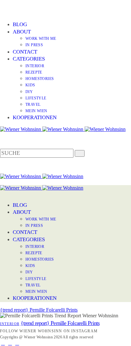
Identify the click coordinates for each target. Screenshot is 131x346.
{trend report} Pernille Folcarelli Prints (39, 310)
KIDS (30, 85)
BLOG (20, 24)
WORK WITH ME (40, 38)
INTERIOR (34, 66)
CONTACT (25, 52)
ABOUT (22, 32)
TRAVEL (32, 104)
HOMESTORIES (39, 78)
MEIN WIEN (36, 111)
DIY (29, 92)
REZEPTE (33, 72)
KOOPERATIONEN (35, 117)
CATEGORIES (29, 59)
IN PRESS (34, 45)
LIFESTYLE (35, 98)
